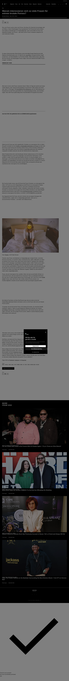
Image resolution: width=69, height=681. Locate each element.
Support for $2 (36, 346)
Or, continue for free (35, 352)
